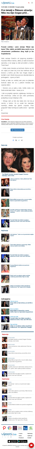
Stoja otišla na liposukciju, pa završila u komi (20, 189)
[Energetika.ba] (31, 428)
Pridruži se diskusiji (18, 130)
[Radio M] (3, 428)
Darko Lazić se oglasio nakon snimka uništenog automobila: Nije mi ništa (20, 276)
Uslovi (20, 435)
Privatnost (21, 437)
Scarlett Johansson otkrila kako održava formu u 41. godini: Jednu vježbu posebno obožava (21, 211)
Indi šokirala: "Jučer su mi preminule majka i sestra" (22, 235)
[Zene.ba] (15, 428)
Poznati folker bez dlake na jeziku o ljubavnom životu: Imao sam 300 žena (20, 220)
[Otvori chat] (31, 445)
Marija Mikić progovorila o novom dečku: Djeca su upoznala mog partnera (21, 200)
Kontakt (29, 437)
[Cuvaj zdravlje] (20, 428)
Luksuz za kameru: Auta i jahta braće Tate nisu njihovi (21, 179)
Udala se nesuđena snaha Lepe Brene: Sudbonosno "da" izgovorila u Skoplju (20, 286)
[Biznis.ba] (25, 428)
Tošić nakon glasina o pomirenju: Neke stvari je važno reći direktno (20, 245)
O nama (20, 433)
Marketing (30, 433)
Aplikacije (30, 435)
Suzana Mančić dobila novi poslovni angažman (19, 266)
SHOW (13, 337)
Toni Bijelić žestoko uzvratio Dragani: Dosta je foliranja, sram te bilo (15, 175)
